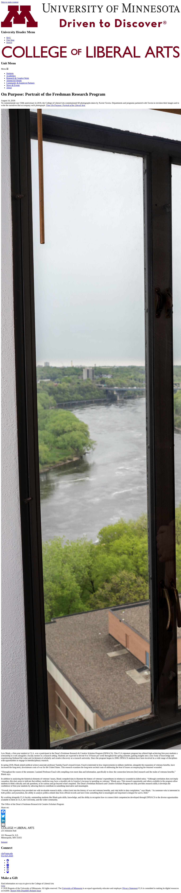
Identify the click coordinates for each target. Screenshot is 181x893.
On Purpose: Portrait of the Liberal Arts (68, 105)
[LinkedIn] (90, 820)
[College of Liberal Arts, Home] (90, 57)
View (48, 105)
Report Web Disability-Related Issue (25, 891)
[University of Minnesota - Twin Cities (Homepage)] (90, 26)
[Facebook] (90, 812)
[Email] (90, 824)
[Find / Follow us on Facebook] (7, 860)
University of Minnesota (72, 888)
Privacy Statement (130, 888)
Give (3, 886)
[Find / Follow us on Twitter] (7, 863)
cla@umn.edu (7, 853)
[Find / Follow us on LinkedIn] (7, 867)
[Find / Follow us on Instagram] (7, 870)
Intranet (4, 842)
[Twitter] (90, 816)
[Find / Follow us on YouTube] (7, 865)
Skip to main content (9, 2)
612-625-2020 (7, 856)
